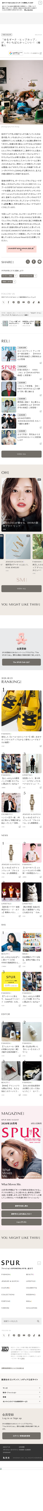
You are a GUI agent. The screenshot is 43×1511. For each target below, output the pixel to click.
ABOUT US (6, 1447)
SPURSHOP (6, 1452)
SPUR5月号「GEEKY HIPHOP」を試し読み (20, 249)
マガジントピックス (23, 313)
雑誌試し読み (11, 313)
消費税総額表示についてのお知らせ (12, 1368)
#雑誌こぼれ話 (7, 282)
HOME (3, 313)
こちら (23, 1358)
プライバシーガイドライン (10, 1450)
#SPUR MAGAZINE (26, 276)
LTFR (6, 204)
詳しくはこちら (28, 10)
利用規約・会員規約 (25, 1450)
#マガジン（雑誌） (7, 276)
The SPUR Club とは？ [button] (21, 662)
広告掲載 (21, 1447)
